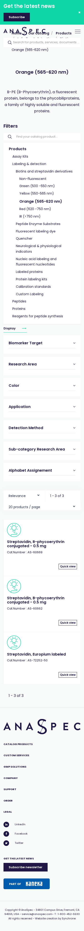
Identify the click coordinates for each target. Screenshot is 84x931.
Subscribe (17, 17)
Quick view (68, 566)
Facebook (21, 833)
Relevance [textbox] (17, 496)
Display (10, 328)
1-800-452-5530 (69, 914)
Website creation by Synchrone (55, 918)
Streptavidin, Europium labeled (36, 654)
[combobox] (24, 494)
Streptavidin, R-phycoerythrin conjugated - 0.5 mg (35, 544)
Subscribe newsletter (25, 867)
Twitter (19, 843)
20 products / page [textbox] (24, 507)
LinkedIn (20, 824)
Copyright (11, 910)
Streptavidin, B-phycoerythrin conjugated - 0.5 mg (35, 600)
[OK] (8, 42)
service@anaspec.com (37, 914)
